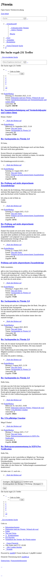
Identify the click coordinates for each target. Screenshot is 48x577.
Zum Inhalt (5, 14)
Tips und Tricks (16, 128)
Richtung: (29, 484)
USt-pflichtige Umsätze (19, 410)
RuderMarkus (9, 94)
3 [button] (5, 80)
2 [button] (5, 78)
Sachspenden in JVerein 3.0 (21, 130)
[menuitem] (19, 28)
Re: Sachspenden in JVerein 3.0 (15, 139)
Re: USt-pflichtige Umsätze (13, 418)
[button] (6, 69)
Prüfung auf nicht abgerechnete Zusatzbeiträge (27, 175)
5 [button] (5, 84)
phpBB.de (25, 557)
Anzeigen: (6, 482)
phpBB (12, 553)
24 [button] (6, 88)
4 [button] (5, 82)
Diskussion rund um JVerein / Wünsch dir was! (27, 98)
